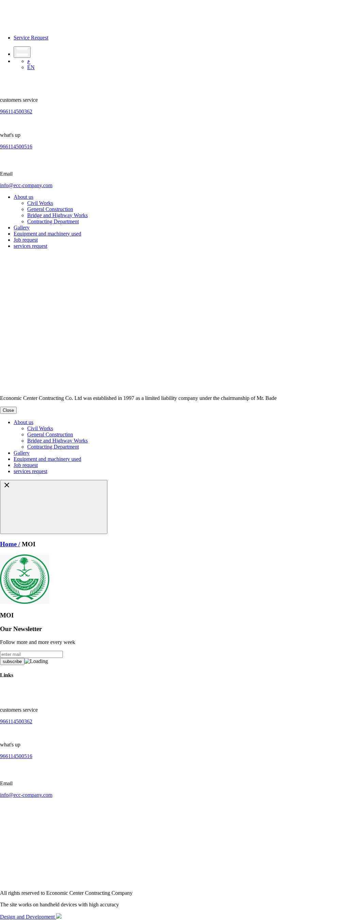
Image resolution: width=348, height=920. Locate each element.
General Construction (50, 209)
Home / (10, 544)
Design (8, 917)
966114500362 (16, 111)
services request (30, 246)
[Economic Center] (35, 26)
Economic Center (40, 381)
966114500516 (16, 146)
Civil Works (40, 203)
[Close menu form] (53, 507)
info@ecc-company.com (26, 185)
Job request (26, 240)
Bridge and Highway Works (57, 215)
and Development (36, 917)
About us (23, 197)
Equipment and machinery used (47, 234)
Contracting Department (53, 221)
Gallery (22, 227)
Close (8, 410)
